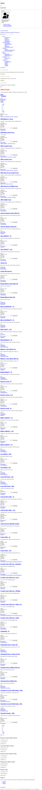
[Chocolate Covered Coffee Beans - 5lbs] (5, 701)
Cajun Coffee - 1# (5, 537)
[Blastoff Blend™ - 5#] (2, 337)
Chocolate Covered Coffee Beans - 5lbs (11, 704)
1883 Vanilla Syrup (5, 199)
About (4, 36)
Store (1, 94)
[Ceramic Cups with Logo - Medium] (2, 588)
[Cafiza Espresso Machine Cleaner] (1, 521)
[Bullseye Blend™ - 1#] (2, 415)
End (3, 111)
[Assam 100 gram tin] (3, 268)
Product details (3, 129)
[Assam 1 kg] (3, 260)
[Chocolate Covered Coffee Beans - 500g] (5, 688)
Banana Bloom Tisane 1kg (7, 297)
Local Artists (7, 46)
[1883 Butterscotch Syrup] (2, 130)
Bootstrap (1, 789)
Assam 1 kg (3, 263)
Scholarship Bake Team (9, 47)
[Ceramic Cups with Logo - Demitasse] (11, 561)
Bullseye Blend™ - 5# (6, 444)
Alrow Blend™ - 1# (5, 236)
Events (6, 45)
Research (4, 56)
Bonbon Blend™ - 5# (6, 372)
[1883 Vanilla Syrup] (8, 197)
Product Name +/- (3, 99)
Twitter (6, 63)
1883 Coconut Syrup (6, 159)
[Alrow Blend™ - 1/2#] (2, 247)
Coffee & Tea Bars (6, 42)
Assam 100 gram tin (6, 271)
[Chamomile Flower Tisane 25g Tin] (3, 651)
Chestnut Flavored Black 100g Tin (10, 667)
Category (2, 101)
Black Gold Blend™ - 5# (7, 320)
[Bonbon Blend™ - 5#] (2, 369)
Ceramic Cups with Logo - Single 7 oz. (11, 604)
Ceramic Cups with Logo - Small (9, 617)
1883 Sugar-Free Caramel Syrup (9, 172)
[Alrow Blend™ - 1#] (2, 233)
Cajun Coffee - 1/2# (5, 550)
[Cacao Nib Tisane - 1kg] (3, 474)
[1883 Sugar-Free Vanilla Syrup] (6, 183)
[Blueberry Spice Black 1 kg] (4, 346)
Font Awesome (28, 789)
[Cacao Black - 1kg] (3, 465)
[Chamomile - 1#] (3, 628)
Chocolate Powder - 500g (7, 713)
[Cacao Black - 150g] (3, 451)
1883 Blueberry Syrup (6, 119)
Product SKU (2, 100)
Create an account (7, 24)
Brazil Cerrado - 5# (5, 408)
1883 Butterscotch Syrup (7, 132)
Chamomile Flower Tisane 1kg (9, 644)
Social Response (7, 41)
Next (3, 110)
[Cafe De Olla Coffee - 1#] (2, 494)
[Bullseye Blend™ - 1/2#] (2, 428)
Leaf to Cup (7, 40)
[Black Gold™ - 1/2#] (2, 327)
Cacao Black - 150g (5, 454)
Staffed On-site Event (8, 54)
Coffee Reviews (7, 57)
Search (1, 34)
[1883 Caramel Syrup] (7, 143)
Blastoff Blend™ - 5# (6, 340)
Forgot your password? (7, 26)
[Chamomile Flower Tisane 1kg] (3, 642)
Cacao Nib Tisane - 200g (7, 486)
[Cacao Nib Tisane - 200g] (3, 483)
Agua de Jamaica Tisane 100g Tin (9, 213)
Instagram (6, 65)
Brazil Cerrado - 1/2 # (6, 395)
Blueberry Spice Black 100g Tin (9, 358)
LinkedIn (6, 64)
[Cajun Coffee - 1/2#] (1, 548)
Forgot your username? (7, 25)
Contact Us (7, 60)
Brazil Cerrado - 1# (5, 381)
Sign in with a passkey (5, 20)
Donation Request (8, 61)
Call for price (2, 231)
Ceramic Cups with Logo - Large (9, 577)
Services (6, 49)
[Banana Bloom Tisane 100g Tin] (3, 281)
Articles (6, 58)
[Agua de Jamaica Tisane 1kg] (3, 224)
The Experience (7, 43)
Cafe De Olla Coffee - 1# (7, 496)
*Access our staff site (4, 30)
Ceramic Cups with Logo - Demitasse (10, 564)
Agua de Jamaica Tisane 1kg (8, 226)
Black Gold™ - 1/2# (6, 329)
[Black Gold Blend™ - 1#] (2, 304)
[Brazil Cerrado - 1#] (3, 379)
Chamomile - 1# (4, 631)
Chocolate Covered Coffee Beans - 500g (11, 690)
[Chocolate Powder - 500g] (4, 710)
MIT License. (23, 789)
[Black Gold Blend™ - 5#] (2, 317)
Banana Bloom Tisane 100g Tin (9, 283)
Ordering (2, 102)
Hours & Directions (8, 44)
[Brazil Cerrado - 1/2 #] (3, 392)
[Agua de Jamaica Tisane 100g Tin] (3, 210)
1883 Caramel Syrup (6, 146)
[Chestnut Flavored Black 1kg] (2, 678)
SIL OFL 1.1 (37, 789)
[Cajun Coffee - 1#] (1, 534)
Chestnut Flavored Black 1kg (8, 681)
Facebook (6, 62)
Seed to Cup (7, 39)
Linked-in (4, 783)
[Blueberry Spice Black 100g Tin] (4, 356)
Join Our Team (7, 37)
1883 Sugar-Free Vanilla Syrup (9, 186)
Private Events (7, 55)
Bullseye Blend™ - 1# (6, 417)
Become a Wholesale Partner (10, 50)
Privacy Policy (2, 787)
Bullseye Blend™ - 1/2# (7, 431)
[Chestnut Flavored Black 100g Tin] (2, 665)
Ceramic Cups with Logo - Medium (10, 591)
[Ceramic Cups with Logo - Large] (11, 575)
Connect (4, 59)
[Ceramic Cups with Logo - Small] (11, 615)
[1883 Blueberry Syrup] (9, 116)
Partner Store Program (8, 51)
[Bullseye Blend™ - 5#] (2, 442)
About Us (6, 38)
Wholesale (4, 48)
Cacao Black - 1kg (5, 467)
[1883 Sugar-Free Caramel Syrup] (9, 170)
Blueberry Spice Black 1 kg (8, 349)
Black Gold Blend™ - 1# (7, 306)
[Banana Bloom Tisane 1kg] (3, 294)
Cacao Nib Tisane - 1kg (6, 477)
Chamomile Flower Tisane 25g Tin (10, 654)
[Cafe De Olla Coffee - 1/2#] (2, 507)
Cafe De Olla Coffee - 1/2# (7, 510)
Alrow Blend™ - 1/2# (6, 249)
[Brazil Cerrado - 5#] (3, 406)
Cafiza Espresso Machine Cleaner (9, 523)
